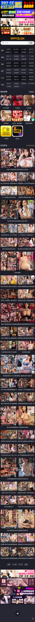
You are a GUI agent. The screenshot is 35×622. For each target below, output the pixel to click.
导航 (2, 85)
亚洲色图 (16, 70)
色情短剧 (16, 86)
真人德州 (16, 49)
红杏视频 (8, 86)
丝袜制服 (16, 59)
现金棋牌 (23, 52)
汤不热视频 (31, 83)
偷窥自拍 (8, 70)
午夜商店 (16, 83)
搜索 (31, 43)
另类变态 (31, 66)
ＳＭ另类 (31, 59)
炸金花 (16, 52)
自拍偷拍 (16, 56)
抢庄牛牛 (31, 52)
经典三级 (16, 66)
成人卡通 (23, 63)
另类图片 (31, 73)
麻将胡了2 (8, 52)
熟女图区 (23, 73)
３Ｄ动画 (31, 56)
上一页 (14, 564)
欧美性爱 (31, 63)
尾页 (26, 564)
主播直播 (23, 59)
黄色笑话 (23, 79)
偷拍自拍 (16, 63)
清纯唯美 (16, 73)
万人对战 (23, 49)
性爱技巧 (31, 79)
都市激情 (8, 76)
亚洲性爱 (8, 63)
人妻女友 (23, 76)
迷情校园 (8, 79)
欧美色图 (23, 70)
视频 (2, 57)
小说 (2, 78)
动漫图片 (31, 70)
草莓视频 (23, 83)
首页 (9, 564)
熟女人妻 (8, 59)
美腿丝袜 (8, 73)
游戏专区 (31, 49)
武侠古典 (31, 76)
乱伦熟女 (23, 66)
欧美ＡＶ (23, 56)
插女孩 (8, 83)
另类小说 (16, 79)
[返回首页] (32, 618)
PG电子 (9, 49)
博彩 (2, 50)
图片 (2, 71)
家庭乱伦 (16, 76)
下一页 (20, 564)
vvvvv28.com (17, 38)
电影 (2, 64)
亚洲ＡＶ (8, 56)
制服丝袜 (8, 66)
